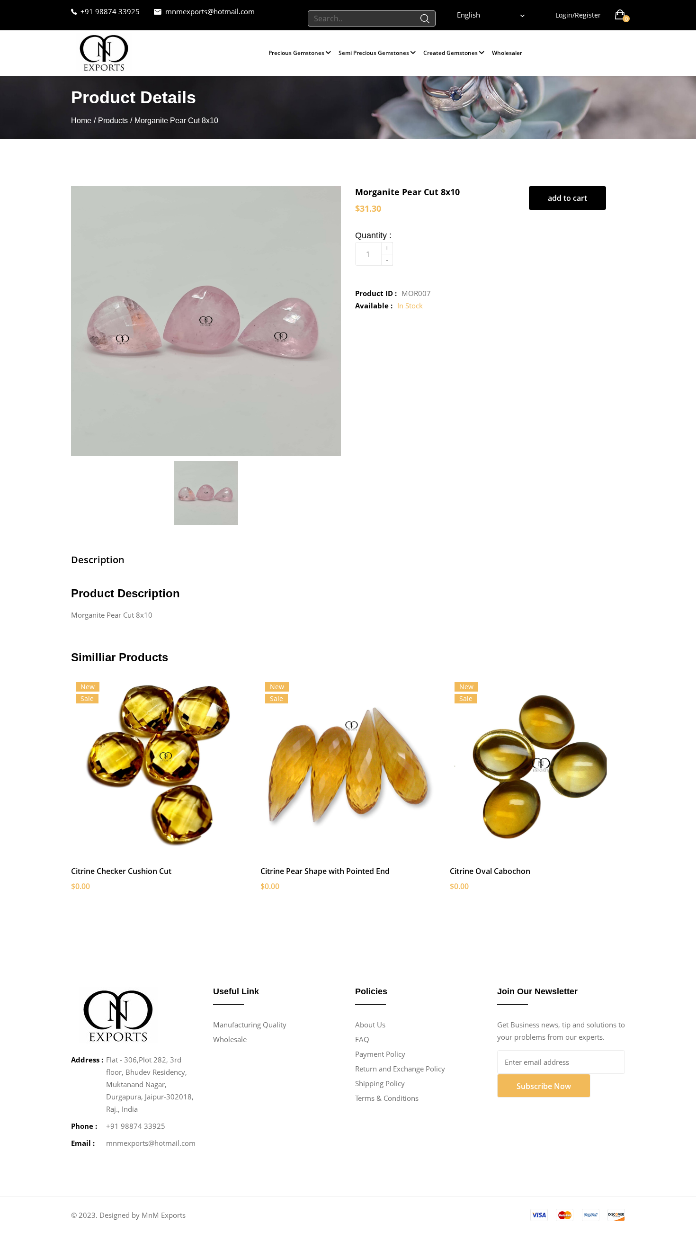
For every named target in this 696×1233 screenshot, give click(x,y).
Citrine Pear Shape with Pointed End (325, 871)
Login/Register (578, 14)
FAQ (362, 1039)
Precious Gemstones (296, 53)
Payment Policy (380, 1054)
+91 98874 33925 (110, 11)
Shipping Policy (380, 1083)
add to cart (567, 198)
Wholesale (230, 1039)
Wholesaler (507, 53)
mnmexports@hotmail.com (210, 11)
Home (81, 121)
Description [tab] (98, 560)
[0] (620, 14)
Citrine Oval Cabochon (490, 871)
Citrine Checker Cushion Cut (121, 871)
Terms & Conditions (387, 1098)
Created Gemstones (450, 53)
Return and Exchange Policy (400, 1068)
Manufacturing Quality (249, 1024)
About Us (370, 1024)
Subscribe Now (544, 1086)
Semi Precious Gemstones (374, 53)
